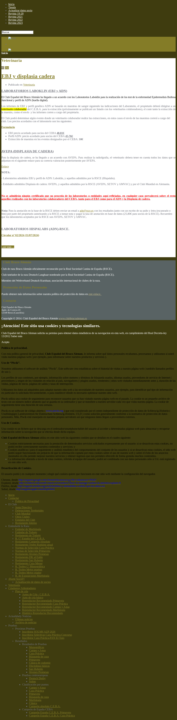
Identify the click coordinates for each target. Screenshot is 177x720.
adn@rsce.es (87, 210)
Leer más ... (7, 246)
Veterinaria (29, 84)
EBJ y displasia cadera (28, 76)
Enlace (5, 166)
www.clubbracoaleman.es (73, 318)
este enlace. (95, 294)
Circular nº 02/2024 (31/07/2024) (20, 235)
